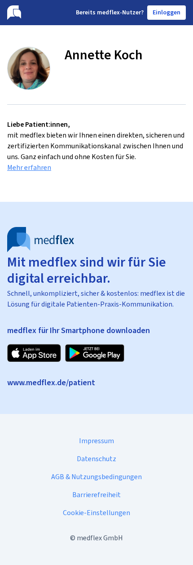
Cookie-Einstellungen (96, 512)
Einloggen (166, 12)
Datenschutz (96, 458)
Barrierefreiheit (96, 494)
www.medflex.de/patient (51, 382)
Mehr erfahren (29, 167)
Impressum (96, 440)
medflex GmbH (100, 538)
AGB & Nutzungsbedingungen (96, 476)
